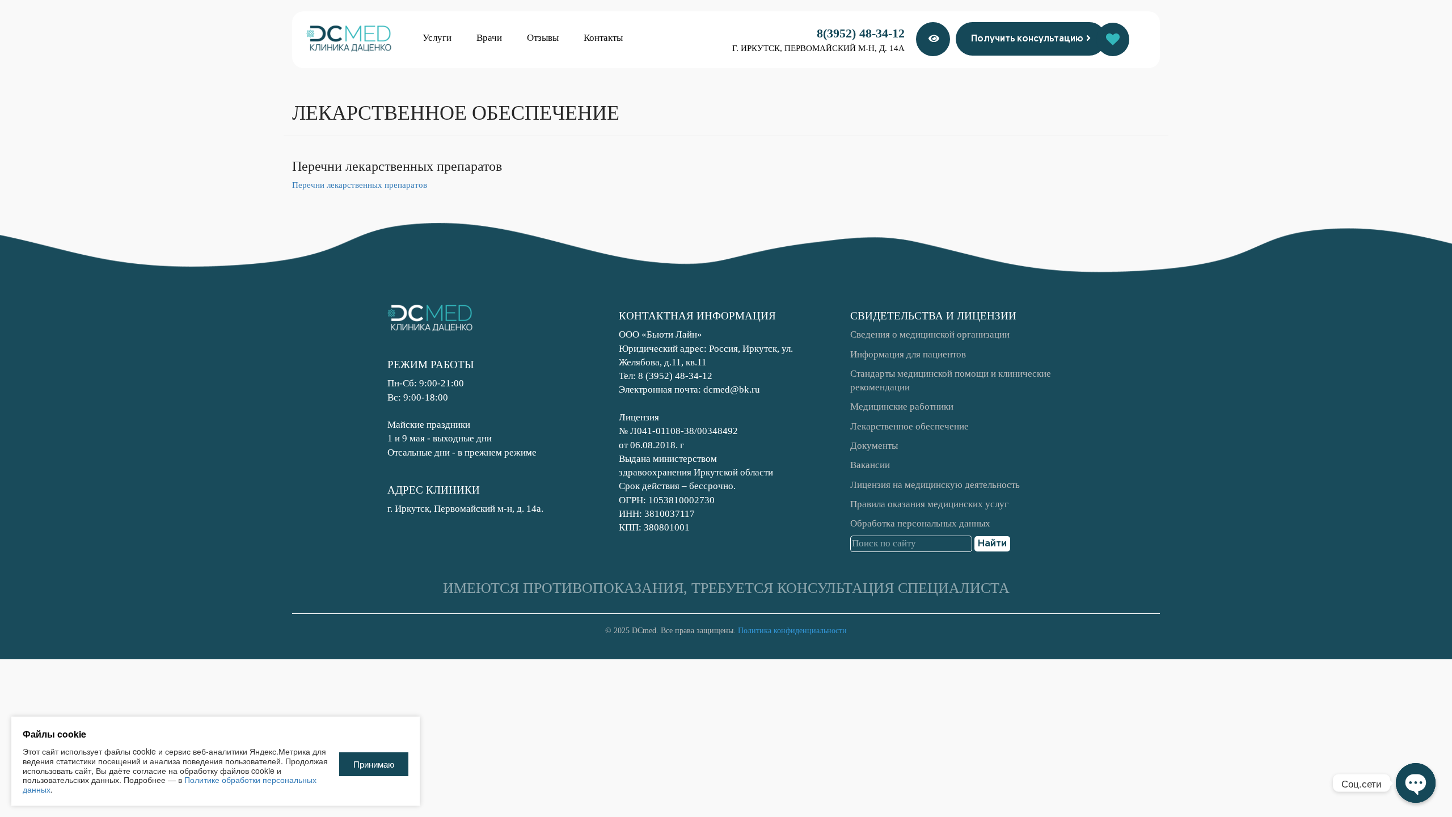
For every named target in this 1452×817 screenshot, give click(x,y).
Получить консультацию (1027, 38)
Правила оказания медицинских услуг (929, 504)
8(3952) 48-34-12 (861, 33)
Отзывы (543, 37)
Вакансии (870, 465)
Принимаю (373, 764)
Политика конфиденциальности (792, 630)
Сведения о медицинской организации (930, 334)
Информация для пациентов (908, 354)
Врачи (489, 37)
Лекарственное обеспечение (909, 426)
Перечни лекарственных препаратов (359, 184)
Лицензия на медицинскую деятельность (935, 484)
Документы (874, 445)
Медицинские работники (901, 406)
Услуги (437, 37)
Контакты (603, 37)
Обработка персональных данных (920, 523)
